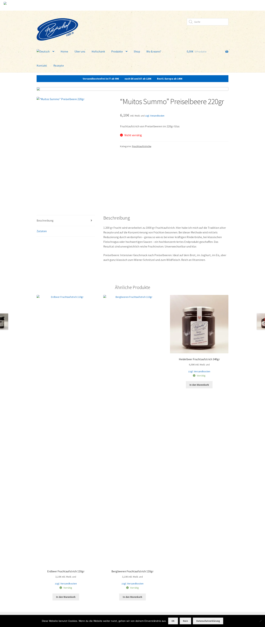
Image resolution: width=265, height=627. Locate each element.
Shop (137, 51)
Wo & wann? (153, 51)
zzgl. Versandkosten (154, 115)
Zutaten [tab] (42, 231)
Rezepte (58, 65)
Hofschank (98, 51)
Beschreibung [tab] (45, 220)
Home (64, 51)
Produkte (117, 51)
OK (173, 620)
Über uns (79, 51)
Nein (185, 620)
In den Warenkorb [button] (66, 596)
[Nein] (260, 621)
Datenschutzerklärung (208, 620)
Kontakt (42, 65)
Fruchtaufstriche (141, 146)
